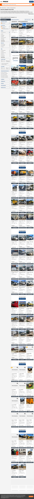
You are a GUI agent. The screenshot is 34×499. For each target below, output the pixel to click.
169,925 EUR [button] (21, 475)
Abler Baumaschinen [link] (29, 37)
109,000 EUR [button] (29, 313)
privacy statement (3, 497)
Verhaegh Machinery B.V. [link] (15, 314)
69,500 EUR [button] (28, 292)
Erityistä (2, 83)
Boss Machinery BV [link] (30, 294)
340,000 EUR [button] (29, 211)
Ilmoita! (32, 1)
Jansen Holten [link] (22, 294)
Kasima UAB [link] (22, 462)
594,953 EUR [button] (29, 446)
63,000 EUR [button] (13, 313)
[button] (5, 20)
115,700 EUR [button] (29, 262)
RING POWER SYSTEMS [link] (30, 359)
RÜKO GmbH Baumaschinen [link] (22, 113)
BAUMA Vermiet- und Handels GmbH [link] (23, 37)
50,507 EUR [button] (28, 425)
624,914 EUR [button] (29, 491)
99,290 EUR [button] (13, 36)
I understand (31, 496)
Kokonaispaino (3, 85)
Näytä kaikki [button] (3, 40)
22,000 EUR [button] (28, 327)
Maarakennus (4, 7)
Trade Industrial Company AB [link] (15, 462)
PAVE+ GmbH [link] (30, 52)
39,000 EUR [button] (13, 277)
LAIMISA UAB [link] (30, 411)
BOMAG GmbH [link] (30, 78)
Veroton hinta (3, 59)
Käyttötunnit (3, 81)
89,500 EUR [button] (21, 292)
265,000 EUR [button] (14, 196)
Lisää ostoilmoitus (22, 97)
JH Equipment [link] (15, 37)
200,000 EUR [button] (21, 313)
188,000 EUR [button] (21, 358)
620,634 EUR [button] (14, 425)
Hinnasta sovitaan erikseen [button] (22, 36)
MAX (6, 60)
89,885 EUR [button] (13, 410)
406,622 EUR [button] (21, 491)
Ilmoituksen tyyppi (4, 21)
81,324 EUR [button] (13, 446)
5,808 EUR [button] (28, 410)
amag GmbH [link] (14, 52)
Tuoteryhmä (3, 25)
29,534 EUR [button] (13, 491)
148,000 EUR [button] (14, 247)
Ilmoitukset (16, 60)
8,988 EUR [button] (28, 358)
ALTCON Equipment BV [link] (15, 248)
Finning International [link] (29, 462)
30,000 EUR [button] (28, 475)
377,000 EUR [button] (29, 343)
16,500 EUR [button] (13, 211)
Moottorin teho (3, 87)
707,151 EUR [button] (21, 425)
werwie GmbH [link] (22, 78)
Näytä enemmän (31, 13)
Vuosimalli (2, 66)
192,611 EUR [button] (21, 410)
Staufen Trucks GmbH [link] (14, 212)
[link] (14, 26)
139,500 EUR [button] (14, 327)
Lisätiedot (2, 79)
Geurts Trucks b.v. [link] (22, 314)
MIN (1, 60)
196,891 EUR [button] (14, 475)
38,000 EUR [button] (21, 327)
